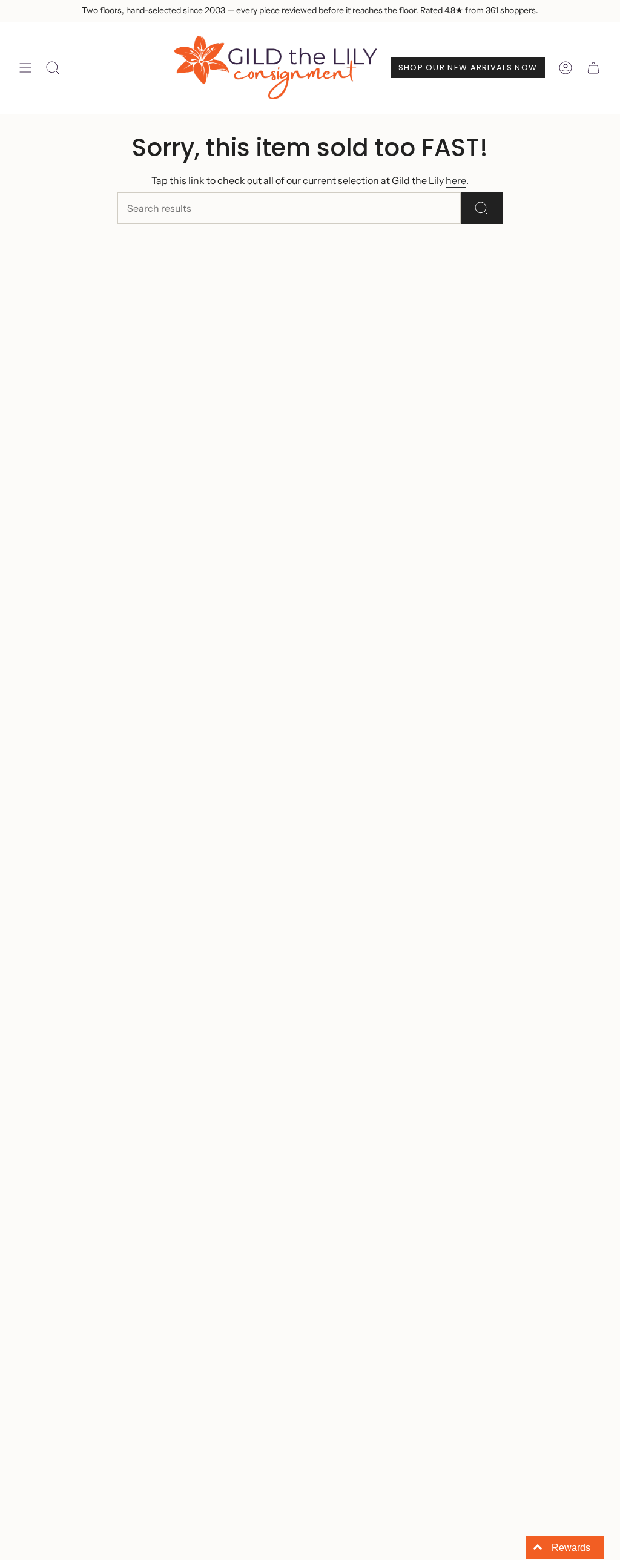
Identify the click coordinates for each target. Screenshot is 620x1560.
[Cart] (593, 67)
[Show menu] (25, 67)
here (456, 180)
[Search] (482, 208)
